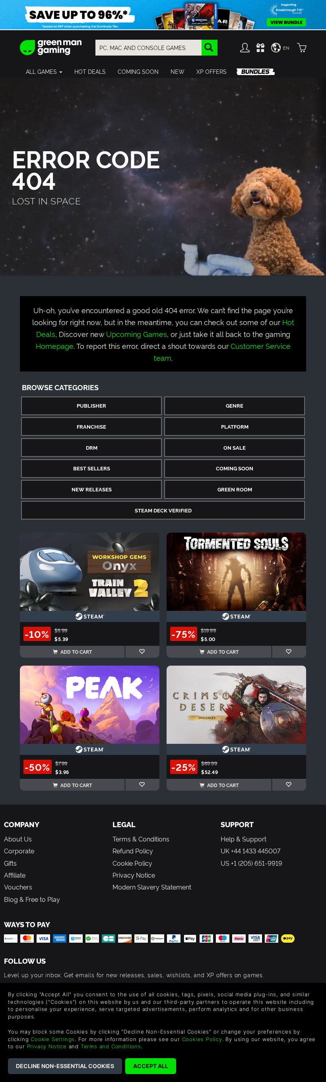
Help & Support (243, 838)
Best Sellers (91, 468)
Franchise (91, 426)
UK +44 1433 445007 (250, 850)
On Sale (234, 447)
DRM (91, 447)
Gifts (10, 863)
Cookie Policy (132, 863)
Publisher (91, 405)
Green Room (234, 489)
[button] (44, 71)
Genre (234, 405)
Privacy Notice (134, 874)
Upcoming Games (136, 334)
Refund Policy (133, 850)
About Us (18, 838)
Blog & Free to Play (32, 899)
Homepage (55, 345)
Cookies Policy (202, 1039)
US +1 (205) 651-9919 (251, 863)
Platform (234, 426)
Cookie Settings (53, 1039)
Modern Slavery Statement (152, 886)
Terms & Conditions (141, 838)
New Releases (92, 489)
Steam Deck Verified (163, 510)
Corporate (19, 850)
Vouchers (18, 886)
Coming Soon (234, 468)
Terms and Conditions (111, 1046)
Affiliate (14, 874)
